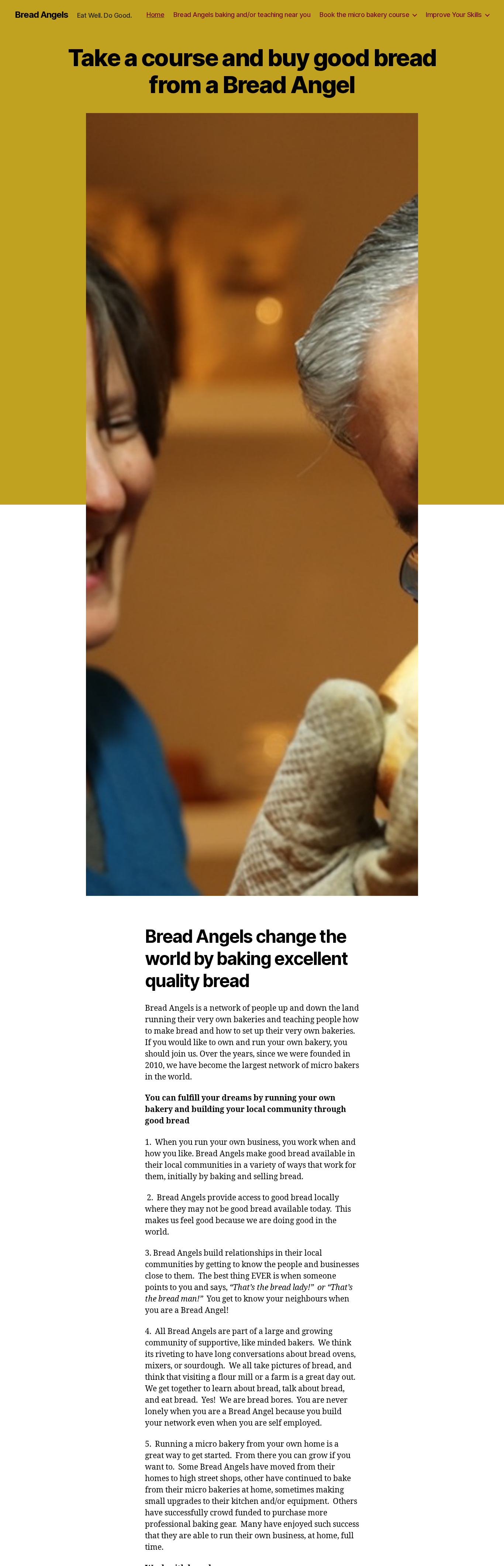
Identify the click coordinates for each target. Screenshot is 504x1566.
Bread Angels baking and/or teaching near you (241, 14)
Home (155, 14)
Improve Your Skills (454, 14)
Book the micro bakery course (364, 14)
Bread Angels (41, 14)
